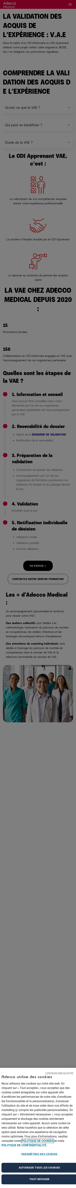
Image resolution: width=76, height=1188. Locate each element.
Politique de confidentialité (23, 1145)
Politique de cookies (38, 1141)
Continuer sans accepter (59, 1072)
